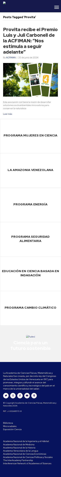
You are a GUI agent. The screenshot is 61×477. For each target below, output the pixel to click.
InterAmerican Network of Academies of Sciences (27, 463)
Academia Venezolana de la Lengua (20, 450)
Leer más (7, 114)
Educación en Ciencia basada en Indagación (30, 273)
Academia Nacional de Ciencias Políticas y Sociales (28, 457)
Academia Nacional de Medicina (18, 444)
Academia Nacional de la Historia (19, 447)
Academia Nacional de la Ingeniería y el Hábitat (26, 441)
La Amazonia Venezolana (30, 170)
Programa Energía (30, 204)
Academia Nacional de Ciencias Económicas (24, 453)
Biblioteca (8, 423)
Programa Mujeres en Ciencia (30, 135)
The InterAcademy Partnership (18, 460)
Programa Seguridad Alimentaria (30, 239)
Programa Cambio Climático (30, 308)
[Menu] (56, 7)
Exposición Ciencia (12, 429)
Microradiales (9, 426)
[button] (6, 395)
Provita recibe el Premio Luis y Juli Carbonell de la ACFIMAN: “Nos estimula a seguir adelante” (30, 40)
